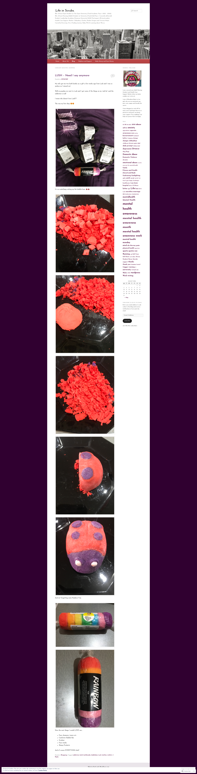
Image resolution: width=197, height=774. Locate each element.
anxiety (131, 128)
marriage (136, 191)
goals (128, 178)
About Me (65, 61)
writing (130, 276)
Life (133, 188)
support (125, 262)
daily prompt (128, 146)
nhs (128, 245)
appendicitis (126, 130)
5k (123, 124)
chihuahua (133, 141)
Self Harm (126, 256)
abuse (138, 124)
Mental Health (129, 200)
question (137, 248)
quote (125, 251)
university (127, 270)
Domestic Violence (130, 157)
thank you (126, 264)
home (136, 183)
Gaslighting (135, 175)
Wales (125, 273)
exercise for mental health (130, 165)
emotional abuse (130, 163)
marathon (129, 191)
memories (135, 194)
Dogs (127, 151)
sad (131, 254)
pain (138, 245)
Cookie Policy (42, 770)
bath (81, 755)
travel (138, 264)
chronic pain (133, 143)
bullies (125, 138)
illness (136, 185)
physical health (128, 248)
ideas (130, 185)
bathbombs (87, 755)
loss (136, 188)
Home (57, 61)
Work (125, 276)
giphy (124, 178)
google (133, 178)
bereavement (128, 135)
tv (135, 267)
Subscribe (127, 320)
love (140, 188)
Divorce (135, 149)
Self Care (136, 254)
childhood (125, 143)
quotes (131, 251)
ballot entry (134, 133)
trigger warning (129, 267)
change (135, 138)
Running (126, 254)
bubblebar (94, 755)
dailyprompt (136, 146)
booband (136, 135)
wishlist (109, 755)
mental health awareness (130, 208)
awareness (127, 133)
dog (124, 151)
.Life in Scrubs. (64, 10)
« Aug (126, 297)
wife (128, 273)
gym (127, 180)
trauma (133, 264)
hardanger (136, 180)
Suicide (135, 259)
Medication (128, 194)
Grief (124, 180)
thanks (131, 262)
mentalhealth (129, 197)
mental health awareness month (132, 223)
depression (127, 149)
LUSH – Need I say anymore (72, 75)
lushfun (104, 755)
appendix (133, 130)
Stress (138, 256)
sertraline (132, 256)
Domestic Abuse (130, 154)
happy (131, 180)
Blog (73, 61)
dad (138, 143)
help (132, 183)
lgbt (129, 188)
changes (125, 141)
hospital (125, 185)
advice (125, 128)
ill (133, 185)
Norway (133, 245)
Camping (130, 138)
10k (125, 124)
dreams (125, 160)
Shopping (64, 755)
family (125, 168)
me (124, 194)
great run (137, 178)
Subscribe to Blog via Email (132, 302)
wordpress (135, 273)
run (136, 251)
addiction (76, 755)
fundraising (127, 175)
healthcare (126, 183)
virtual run (134, 269)
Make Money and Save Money (104, 61)
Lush (99, 755)
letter (125, 188)
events (140, 162)
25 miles (129, 124)
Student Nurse (127, 259)
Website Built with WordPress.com (98, 767)
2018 (133, 124)
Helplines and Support (85, 61)
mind (125, 245)
